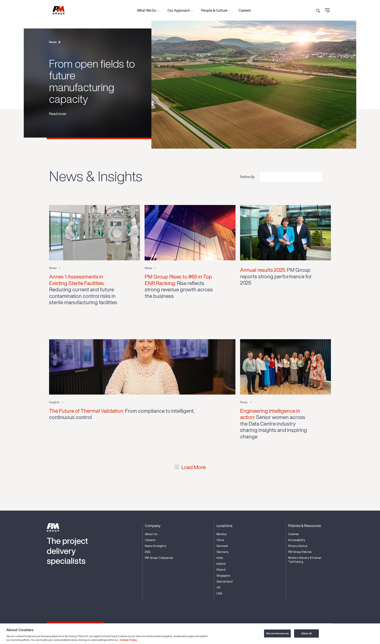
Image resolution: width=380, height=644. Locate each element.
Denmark (222, 546)
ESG (148, 552)
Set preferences (277, 633)
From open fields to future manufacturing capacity (92, 81)
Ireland (221, 564)
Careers (244, 10)
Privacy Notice (298, 546)
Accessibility (296, 540)
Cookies (293, 534)
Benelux (222, 534)
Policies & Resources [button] (304, 525)
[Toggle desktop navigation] (327, 10)
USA (219, 593)
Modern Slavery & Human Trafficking (305, 560)
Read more (57, 113)
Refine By (247, 176)
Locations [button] (224, 525)
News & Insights (155, 546)
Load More (193, 467)
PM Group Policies (300, 552)
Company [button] (153, 525)
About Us (151, 534)
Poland (221, 570)
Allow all (306, 633)
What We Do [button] (147, 10)
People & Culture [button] (214, 10)
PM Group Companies (159, 558)
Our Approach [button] (179, 10)
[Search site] (318, 10)
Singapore (223, 576)
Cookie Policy (128, 640)
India (220, 558)
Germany (223, 552)
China (220, 540)
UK (218, 587)
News (53, 42)
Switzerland (225, 582)
